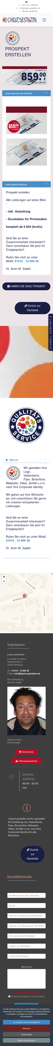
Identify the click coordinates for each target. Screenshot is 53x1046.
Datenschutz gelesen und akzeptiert (28, 996)
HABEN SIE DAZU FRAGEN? (27, 286)
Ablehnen (26, 1028)
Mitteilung (26, 966)
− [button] (4, 581)
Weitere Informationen (26, 1040)
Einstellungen (26, 1034)
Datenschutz (28, 751)
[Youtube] (26, 1)
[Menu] (44, 20)
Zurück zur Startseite (34, 308)
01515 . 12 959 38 (27, 261)
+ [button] (4, 577)
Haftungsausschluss (28, 760)
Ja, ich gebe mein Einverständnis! (26, 1022)
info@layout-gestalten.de (30, 8)
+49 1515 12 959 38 (29, 5)
